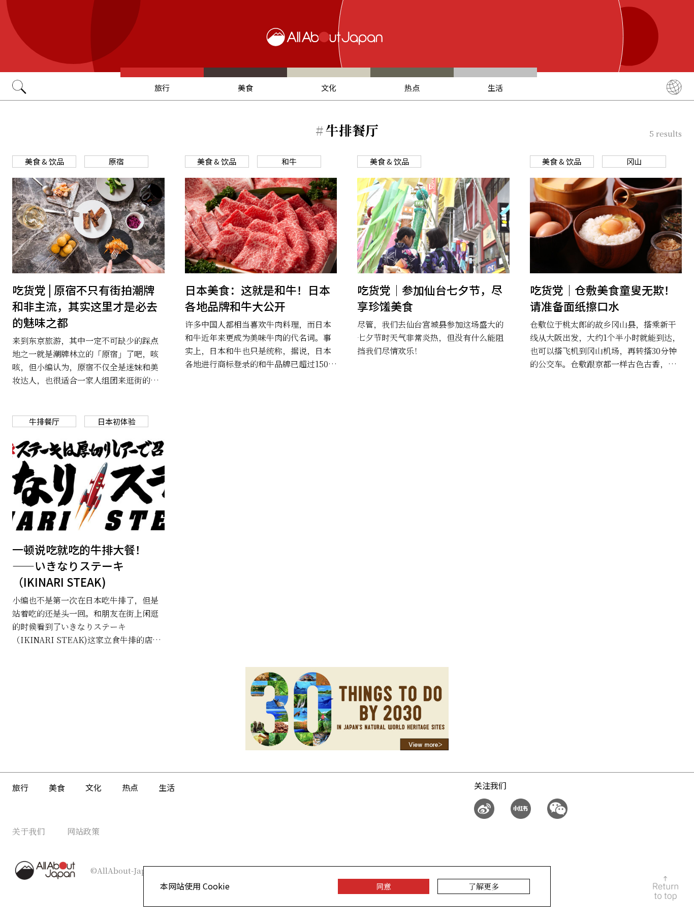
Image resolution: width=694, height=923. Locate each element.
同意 (383, 886)
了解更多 (483, 886)
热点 (412, 87)
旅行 (162, 87)
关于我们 (28, 831)
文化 (328, 87)
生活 (495, 87)
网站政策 (83, 831)
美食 (245, 87)
